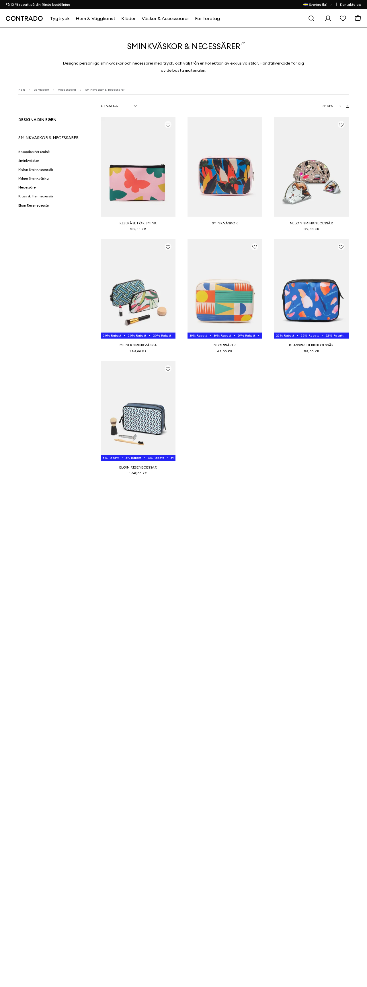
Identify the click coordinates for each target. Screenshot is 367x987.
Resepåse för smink (34, 151)
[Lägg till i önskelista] (168, 124)
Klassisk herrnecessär (35, 196)
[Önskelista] (342, 18)
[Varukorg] (357, 18)
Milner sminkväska (33, 178)
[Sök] (311, 18)
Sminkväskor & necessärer (48, 137)
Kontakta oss (350, 4)
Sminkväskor (28, 160)
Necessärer (27, 187)
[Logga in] (328, 18)
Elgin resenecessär (33, 205)
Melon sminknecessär (35, 169)
